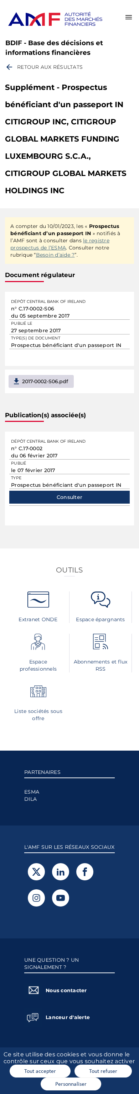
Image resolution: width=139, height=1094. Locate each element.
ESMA (31, 792)
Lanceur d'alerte (68, 1017)
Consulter (69, 497)
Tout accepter (40, 1071)
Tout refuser (103, 1071)
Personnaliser (71, 1084)
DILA (30, 799)
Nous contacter (66, 990)
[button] (128, 17)
